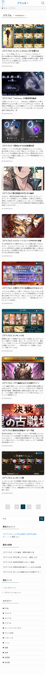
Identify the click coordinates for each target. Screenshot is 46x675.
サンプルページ (10, 588)
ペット (7, 643)
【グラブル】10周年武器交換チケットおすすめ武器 (22, 567)
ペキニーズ (9, 638)
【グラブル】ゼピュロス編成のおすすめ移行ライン (22, 572)
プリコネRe (9, 633)
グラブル (8, 623)
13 (38, 507)
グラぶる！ (23, 3)
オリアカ (8, 618)
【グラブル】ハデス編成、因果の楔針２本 (18, 552)
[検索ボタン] (43, 3)
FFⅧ (6, 608)
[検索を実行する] (41, 518)
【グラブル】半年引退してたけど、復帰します (20, 557)
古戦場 (7, 657)
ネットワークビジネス (13, 628)
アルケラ (8, 613)
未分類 (7, 662)
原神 (6, 653)
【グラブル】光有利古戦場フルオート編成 (18, 562)
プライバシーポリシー (12, 593)
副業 (6, 648)
